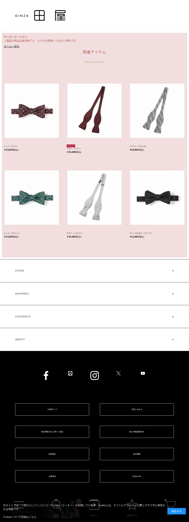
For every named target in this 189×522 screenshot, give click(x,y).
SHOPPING (22, 293)
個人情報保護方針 (136, 432)
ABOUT (20, 339)
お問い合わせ (136, 409)
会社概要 (136, 454)
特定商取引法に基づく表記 (52, 432)
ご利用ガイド (52, 409)
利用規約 (52, 454)
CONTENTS (22, 316)
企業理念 (52, 476)
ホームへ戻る (11, 46)
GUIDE (19, 270)
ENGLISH (137, 476)
